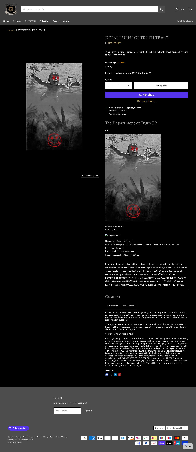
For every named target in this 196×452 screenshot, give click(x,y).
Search (56, 21)
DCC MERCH (30, 21)
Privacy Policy (48, 437)
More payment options (146, 101)
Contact (66, 21)
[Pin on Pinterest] (119, 374)
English (158, 428)
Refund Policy (21, 437)
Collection (44, 21)
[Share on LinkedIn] (115, 374)
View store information (117, 114)
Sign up (88, 410)
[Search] (161, 9)
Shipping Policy (34, 437)
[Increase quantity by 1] (128, 86)
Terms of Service (61, 437)
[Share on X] (111, 374)
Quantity (108, 80)
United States (175, 428)
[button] (180, 9)
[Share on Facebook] (106, 374)
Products (17, 21)
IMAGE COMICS (114, 43)
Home (6, 21)
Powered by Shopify (15, 442)
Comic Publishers (185, 21)
